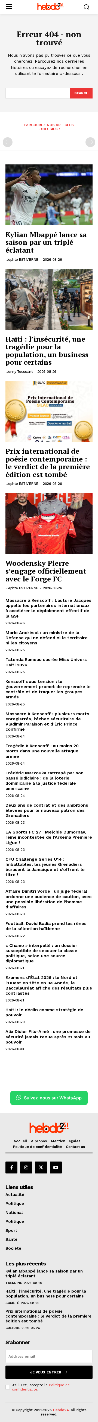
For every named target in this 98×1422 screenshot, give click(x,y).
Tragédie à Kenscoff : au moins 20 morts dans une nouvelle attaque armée (42, 751)
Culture (12, 1328)
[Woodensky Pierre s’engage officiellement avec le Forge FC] (49, 523)
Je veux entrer (45, 1372)
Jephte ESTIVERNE (22, 259)
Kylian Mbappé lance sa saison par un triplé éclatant (46, 242)
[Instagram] (26, 1167)
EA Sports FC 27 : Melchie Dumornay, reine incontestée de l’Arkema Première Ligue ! (48, 837)
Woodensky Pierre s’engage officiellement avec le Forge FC (45, 570)
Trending (13, 1283)
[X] (41, 1167)
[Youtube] (56, 1167)
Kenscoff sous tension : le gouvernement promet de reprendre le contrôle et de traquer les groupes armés (48, 689)
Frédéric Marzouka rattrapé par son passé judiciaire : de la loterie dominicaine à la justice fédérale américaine (44, 780)
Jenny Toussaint (20, 372)
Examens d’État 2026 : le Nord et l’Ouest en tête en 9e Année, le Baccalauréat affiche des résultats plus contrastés (48, 985)
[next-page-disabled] (90, 142)
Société (12, 1303)
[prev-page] (8, 142)
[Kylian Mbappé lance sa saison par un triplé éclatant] (49, 194)
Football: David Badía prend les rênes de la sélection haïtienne (46, 926)
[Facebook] (11, 1167)
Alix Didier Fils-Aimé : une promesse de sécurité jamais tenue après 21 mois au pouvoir (48, 1036)
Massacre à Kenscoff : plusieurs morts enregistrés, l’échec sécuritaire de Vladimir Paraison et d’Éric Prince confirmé (47, 721)
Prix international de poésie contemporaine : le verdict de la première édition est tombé (47, 462)
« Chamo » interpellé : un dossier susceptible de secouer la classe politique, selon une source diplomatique (41, 953)
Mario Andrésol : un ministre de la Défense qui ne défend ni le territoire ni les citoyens (46, 637)
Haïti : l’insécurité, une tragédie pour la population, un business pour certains (46, 350)
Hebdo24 (61, 1410)
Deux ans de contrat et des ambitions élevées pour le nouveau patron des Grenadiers (46, 810)
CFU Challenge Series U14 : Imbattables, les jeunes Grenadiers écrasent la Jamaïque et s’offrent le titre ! (45, 867)
